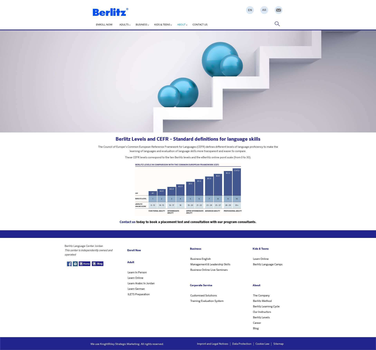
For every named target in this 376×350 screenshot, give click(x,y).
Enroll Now (104, 24)
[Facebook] (69, 264)
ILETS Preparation (139, 294)
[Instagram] (75, 264)
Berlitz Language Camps (267, 264)
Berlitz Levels (261, 317)
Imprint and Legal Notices (212, 344)
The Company (261, 295)
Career (257, 323)
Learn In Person (137, 272)
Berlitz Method (262, 301)
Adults (124, 24)
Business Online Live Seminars (209, 270)
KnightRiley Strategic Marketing (119, 344)
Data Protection (241, 344)
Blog (256, 328)
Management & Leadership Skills (210, 264)
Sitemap (278, 344)
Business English (200, 259)
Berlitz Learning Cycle (266, 306)
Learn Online (135, 278)
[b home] (84, 264)
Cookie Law (262, 344)
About (181, 24)
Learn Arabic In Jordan (141, 283)
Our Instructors (262, 312)
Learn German (136, 289)
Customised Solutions (203, 295)
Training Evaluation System (206, 301)
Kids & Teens (162, 24)
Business (141, 24)
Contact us (200, 24)
